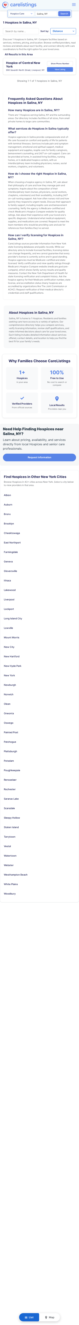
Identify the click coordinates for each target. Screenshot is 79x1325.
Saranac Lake (11, 798)
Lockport (9, 608)
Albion (7, 495)
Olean (7, 703)
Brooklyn (9, 523)
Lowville (8, 627)
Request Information (39, 457)
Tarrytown (9, 836)
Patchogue (10, 741)
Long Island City (13, 618)
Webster (9, 865)
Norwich (8, 694)
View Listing (60, 69)
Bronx (7, 514)
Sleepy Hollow (12, 817)
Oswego (8, 722)
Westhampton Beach (16, 874)
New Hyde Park (12, 665)
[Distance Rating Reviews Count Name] (63, 31)
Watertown (10, 855)
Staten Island (11, 827)
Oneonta (9, 713)
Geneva (8, 561)
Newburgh (10, 684)
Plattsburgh (10, 751)
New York (9, 675)
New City (9, 646)
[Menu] (74, 4)
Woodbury (10, 893)
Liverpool (9, 599)
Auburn (8, 504)
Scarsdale (9, 808)
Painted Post (11, 732)
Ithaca (7, 580)
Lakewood (10, 590)
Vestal (7, 846)
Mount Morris (11, 637)
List (30, 1317)
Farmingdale (11, 552)
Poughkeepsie (12, 770)
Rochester (10, 789)
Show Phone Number (60, 63)
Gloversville (10, 571)
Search (64, 13)
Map (51, 1317)
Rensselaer (10, 779)
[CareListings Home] (29, 5)
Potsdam (9, 760)
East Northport (12, 542)
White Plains (11, 884)
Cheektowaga (12, 533)
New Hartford (11, 656)
